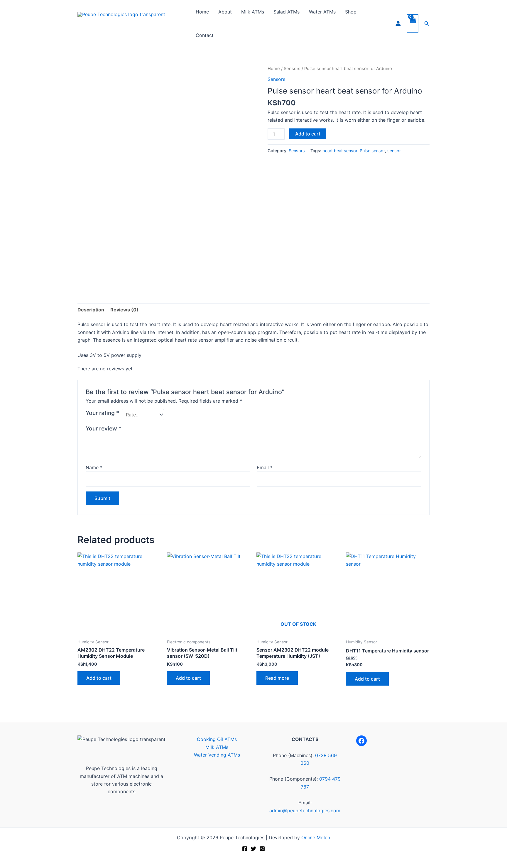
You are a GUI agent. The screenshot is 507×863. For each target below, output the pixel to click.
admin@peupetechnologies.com (304, 810)
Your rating (102, 412)
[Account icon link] (398, 23)
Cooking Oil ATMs (217, 739)
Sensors (292, 68)
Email (265, 467)
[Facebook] (361, 740)
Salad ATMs (286, 12)
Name (94, 467)
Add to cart (307, 134)
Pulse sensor (372, 150)
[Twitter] (253, 848)
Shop (350, 12)
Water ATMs (322, 12)
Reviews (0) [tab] (124, 310)
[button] (427, 23)
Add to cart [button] (98, 678)
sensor (394, 150)
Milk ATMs (252, 12)
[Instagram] (262, 848)
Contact (205, 35)
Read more (277, 678)
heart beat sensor (339, 150)
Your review (103, 428)
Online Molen (315, 837)
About (225, 12)
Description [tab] (90, 310)
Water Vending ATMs (217, 755)
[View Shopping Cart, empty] (412, 23)
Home (202, 12)
